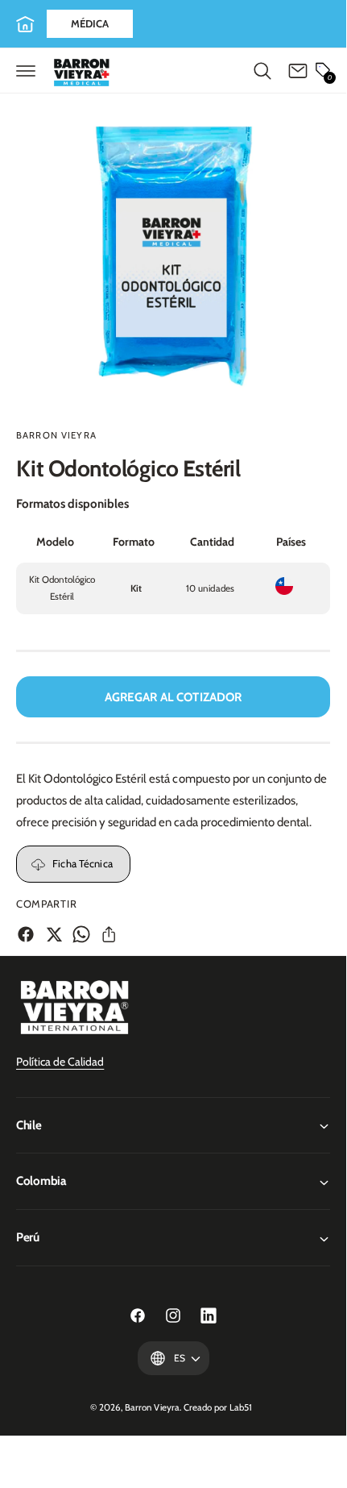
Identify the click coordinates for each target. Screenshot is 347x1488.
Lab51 (240, 1407)
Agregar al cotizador (173, 697)
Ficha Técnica (82, 863)
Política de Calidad (60, 1061)
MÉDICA (90, 23)
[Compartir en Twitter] (54, 934)
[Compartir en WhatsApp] (81, 934)
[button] (25, 71)
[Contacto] (298, 71)
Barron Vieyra (56, 435)
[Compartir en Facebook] (25, 934)
